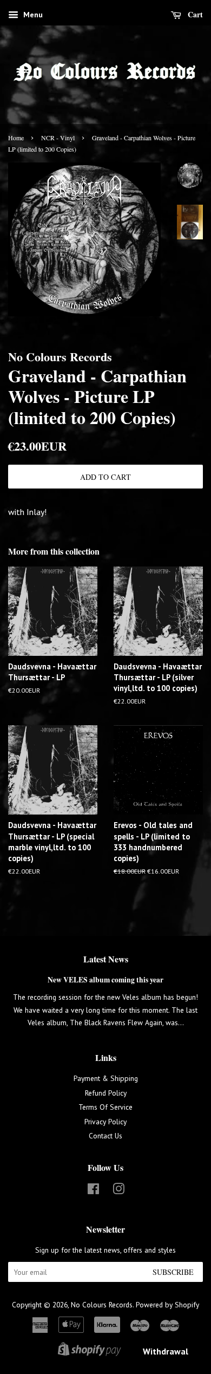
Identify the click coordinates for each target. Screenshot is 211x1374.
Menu (32, 14)
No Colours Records (102, 1305)
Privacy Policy (105, 1121)
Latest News (105, 959)
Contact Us (105, 1136)
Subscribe (173, 1272)
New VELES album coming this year (105, 979)
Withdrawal (165, 1351)
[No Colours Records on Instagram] (118, 1191)
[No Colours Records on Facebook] (93, 1191)
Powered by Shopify (167, 1305)
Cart (194, 14)
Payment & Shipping (106, 1078)
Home (16, 137)
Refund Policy (106, 1093)
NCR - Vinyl (58, 137)
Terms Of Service (105, 1107)
